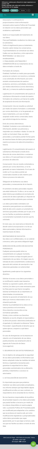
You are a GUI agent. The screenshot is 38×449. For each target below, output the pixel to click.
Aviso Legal (22, 439)
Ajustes (23, 10)
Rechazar (14, 10)
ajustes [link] (16, 7)
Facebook (23, 441)
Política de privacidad (24, 437)
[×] (33, 444)
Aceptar (6, 10)
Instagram (16, 441)
